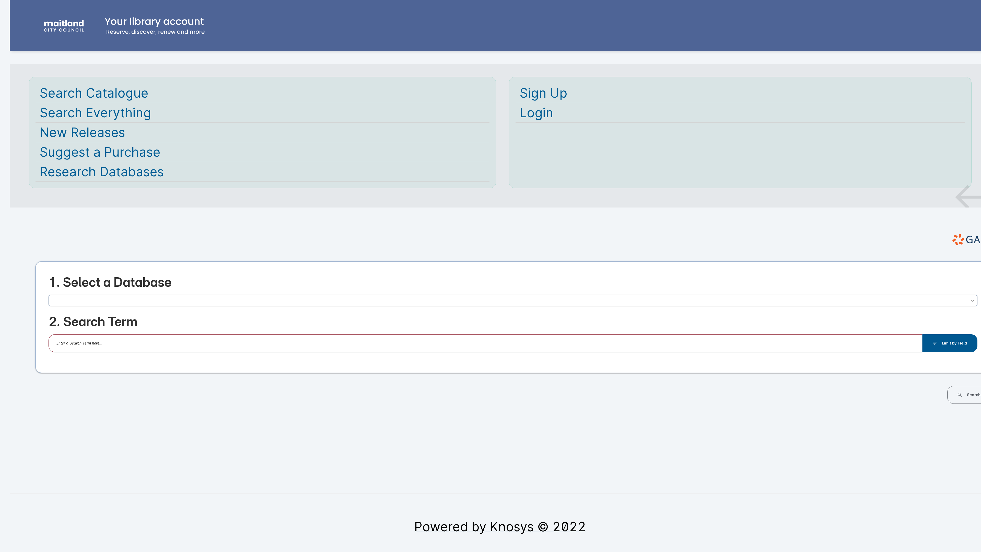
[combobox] (53, 304)
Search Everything (95, 112)
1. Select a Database (110, 282)
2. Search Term (93, 329)
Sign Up (543, 93)
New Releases (82, 132)
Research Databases (102, 171)
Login (536, 112)
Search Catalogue (94, 93)
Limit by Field (954, 350)
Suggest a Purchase (100, 152)
